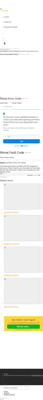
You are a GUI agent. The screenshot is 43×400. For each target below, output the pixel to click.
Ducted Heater (8, 54)
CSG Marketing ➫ (37, 375)
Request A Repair (11, 27)
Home (6, 17)
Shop (1, 54)
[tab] (23, 106)
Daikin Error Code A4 (11, 275)
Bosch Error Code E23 (11, 244)
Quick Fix (7, 22)
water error (3, 177)
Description (8, 106)
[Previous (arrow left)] (1, 399)
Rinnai (16, 54)
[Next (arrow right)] (3, 399)
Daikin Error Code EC (11, 307)
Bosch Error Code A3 (11, 212)
